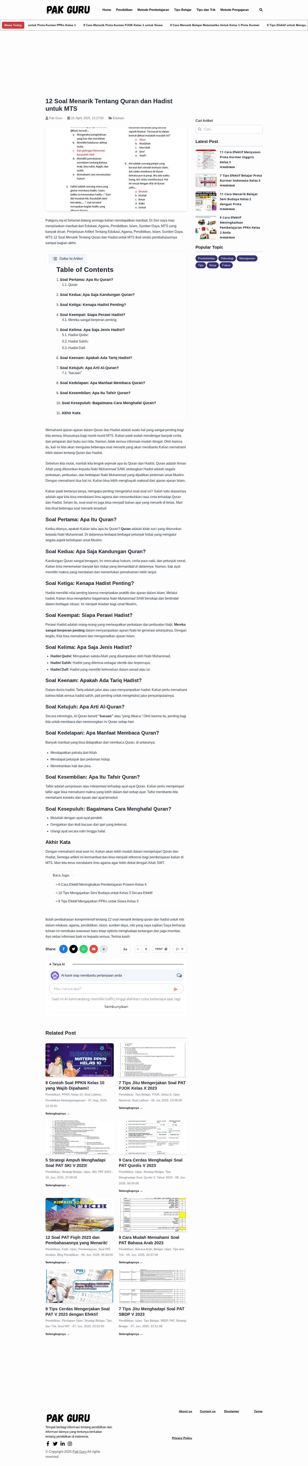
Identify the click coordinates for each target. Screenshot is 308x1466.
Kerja (212, 265)
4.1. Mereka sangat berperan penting (89, 320)
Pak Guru (79, 1451)
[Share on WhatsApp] (83, 949)
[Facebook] (47, 1444)
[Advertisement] (154, 65)
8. (100, 383)
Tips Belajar (183, 9)
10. (106, 403)
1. (84, 279)
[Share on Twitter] (73, 949)
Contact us (208, 1411)
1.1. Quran (70, 285)
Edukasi (118, 118)
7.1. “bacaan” (72, 373)
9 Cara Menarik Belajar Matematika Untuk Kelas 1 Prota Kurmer (178, 25)
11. (68, 413)
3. (91, 305)
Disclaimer (231, 1411)
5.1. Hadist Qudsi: (75, 335)
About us (185, 1411)
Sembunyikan (116, 1007)
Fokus (226, 265)
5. (90, 330)
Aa (125, 949)
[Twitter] (55, 1444)
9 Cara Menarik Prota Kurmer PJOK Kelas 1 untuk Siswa (87, 25)
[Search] (261, 10)
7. (87, 368)
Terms (258, 1411)
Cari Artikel (204, 120)
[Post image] (79, 1060)
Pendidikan (124, 9)
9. (93, 393)
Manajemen (247, 258)
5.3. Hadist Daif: (74, 348)
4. (90, 315)
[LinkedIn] (62, 1444)
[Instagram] (69, 1444)
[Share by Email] (93, 949)
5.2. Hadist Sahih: (75, 341)
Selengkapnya (57, 1113)
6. (94, 358)
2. (95, 295)
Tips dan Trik (206, 9)
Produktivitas (206, 258)
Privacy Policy (182, 1438)
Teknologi (227, 258)
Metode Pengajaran (234, 9)
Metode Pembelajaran (153, 9)
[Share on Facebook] (63, 949)
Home (106, 9)
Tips (200, 265)
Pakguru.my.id (56, 220)
